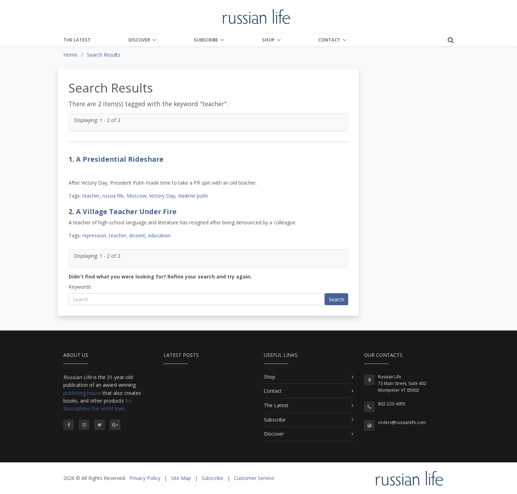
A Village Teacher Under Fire (126, 211)
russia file (113, 195)
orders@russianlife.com (402, 422)
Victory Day (162, 195)
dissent (137, 235)
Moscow (136, 195)
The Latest (77, 40)
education (159, 235)
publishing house (82, 393)
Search (336, 299)
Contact (329, 40)
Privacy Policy (144, 478)
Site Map (181, 478)
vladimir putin (193, 195)
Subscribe (206, 40)
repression (94, 235)
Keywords (80, 286)
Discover (139, 40)
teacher (91, 195)
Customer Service (254, 478)
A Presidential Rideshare (120, 159)
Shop (268, 40)
